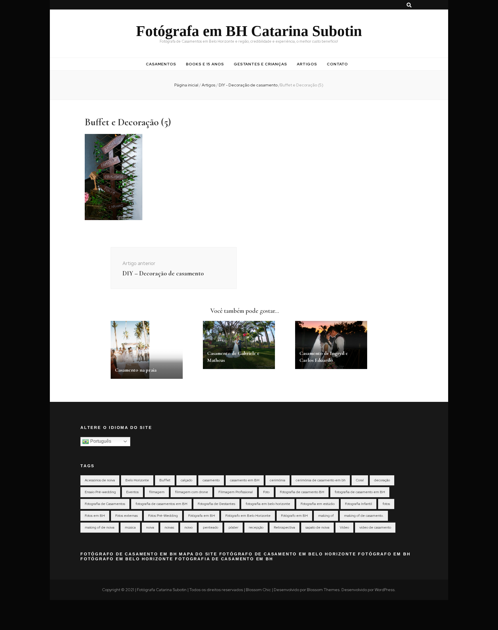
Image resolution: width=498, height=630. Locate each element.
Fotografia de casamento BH (302, 492)
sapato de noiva (317, 527)
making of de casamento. (364, 515)
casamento (211, 480)
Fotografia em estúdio (318, 504)
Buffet (164, 480)
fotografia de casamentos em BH (161, 504)
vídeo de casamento (375, 527)
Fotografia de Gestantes (216, 504)
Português (100, 441)
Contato (337, 64)
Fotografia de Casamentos (105, 504)
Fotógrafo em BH (294, 515)
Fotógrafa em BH (201, 515)
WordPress (385, 589)
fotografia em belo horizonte (268, 504)
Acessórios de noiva (100, 480)
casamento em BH (244, 480)
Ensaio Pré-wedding (100, 492)
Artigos (307, 64)
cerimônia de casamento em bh (321, 480)
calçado (186, 480)
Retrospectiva (284, 527)
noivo (188, 527)
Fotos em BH (95, 515)
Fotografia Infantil (358, 504)
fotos (386, 504)
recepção (256, 527)
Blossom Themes (323, 589)
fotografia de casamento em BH (360, 492)
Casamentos (161, 64)
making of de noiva (99, 527)
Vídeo (344, 527)
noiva (150, 527)
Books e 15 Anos (205, 64)
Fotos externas (126, 515)
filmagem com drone (191, 492)
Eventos (132, 492)
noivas (169, 527)
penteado (210, 527)
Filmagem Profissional (235, 492)
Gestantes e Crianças (260, 64)
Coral (360, 480)
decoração (382, 480)
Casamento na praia (135, 370)
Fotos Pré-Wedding (163, 515)
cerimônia (277, 480)
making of (326, 515)
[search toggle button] (409, 5)
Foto (266, 492)
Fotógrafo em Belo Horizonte (248, 515)
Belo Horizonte (137, 480)
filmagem (157, 492)
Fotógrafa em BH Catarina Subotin (249, 31)
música (130, 527)
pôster (233, 527)
